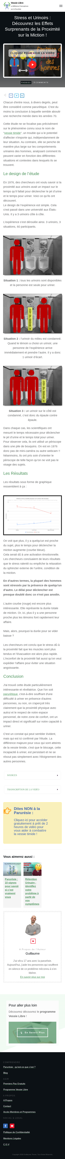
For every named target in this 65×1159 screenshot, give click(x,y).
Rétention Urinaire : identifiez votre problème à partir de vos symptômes (32, 885)
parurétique (10, 694)
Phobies (26, 82)
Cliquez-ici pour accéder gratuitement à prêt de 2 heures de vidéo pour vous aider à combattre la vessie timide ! (31, 827)
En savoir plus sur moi (32, 977)
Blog (5, 1073)
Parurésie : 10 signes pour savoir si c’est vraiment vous (12, 885)
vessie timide (12, 133)
